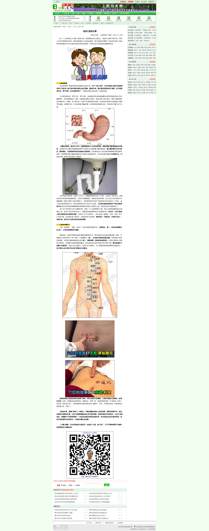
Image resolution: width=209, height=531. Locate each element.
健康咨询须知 (109, 523)
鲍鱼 (150, 55)
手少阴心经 (155, 30)
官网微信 (123, 2)
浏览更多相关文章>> (67, 490)
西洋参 (148, 72)
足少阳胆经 (155, 38)
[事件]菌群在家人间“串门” (97, 515)
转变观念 (98, 20)
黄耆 (152, 72)
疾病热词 (95, 23)
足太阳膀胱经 (138, 38)
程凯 (134, 90)
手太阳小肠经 (138, 33)
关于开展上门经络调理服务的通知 (68, 18)
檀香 (147, 70)
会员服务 (120, 523)
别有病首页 (57, 26)
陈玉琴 (135, 82)
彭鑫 (143, 92)
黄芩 (143, 67)
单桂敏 (135, 85)
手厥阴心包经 (146, 30)
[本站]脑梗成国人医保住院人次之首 (66, 493)
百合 (140, 50)
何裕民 (149, 85)
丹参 (138, 75)
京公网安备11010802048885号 (145, 527)
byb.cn (62, 38)
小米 (150, 53)
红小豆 (139, 53)
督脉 (141, 40)
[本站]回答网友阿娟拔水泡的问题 (65, 499)
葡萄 (142, 47)
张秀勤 (148, 82)
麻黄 (149, 65)
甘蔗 (152, 47)
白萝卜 (136, 50)
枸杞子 (134, 72)
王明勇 (143, 90)
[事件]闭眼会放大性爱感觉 (98, 510)
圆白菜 (149, 50)
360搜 (78, 485)
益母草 (153, 75)
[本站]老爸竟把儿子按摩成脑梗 (99, 502)
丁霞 (155, 90)
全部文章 (66, 13)
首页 (57, 2)
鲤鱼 (147, 55)
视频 (83, 13)
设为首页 (144, 2)
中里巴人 (135, 87)
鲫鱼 (140, 55)
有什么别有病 (124, 13)
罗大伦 (139, 92)
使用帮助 (152, 27)
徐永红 (154, 85)
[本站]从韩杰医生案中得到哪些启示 (66, 496)
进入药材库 (132, 62)
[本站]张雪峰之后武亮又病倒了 (99, 499)
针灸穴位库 (132, 27)
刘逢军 (139, 85)
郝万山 (143, 82)
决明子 (134, 67)
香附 (138, 70)
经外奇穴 (146, 40)
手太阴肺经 (137, 30)
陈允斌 (138, 90)
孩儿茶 (143, 75)
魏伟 (152, 90)
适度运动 (139, 20)
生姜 (133, 65)
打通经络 (108, 20)
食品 (70, 23)
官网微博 (130, 2)
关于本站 (89, 523)
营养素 (88, 23)
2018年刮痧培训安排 (64, 20)
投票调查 (98, 13)
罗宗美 (148, 90)
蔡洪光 (144, 85)
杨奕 (138, 82)
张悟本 (156, 87)
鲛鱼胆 (151, 67)
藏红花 (134, 75)
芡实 (143, 53)
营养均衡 (118, 20)
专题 (102, 23)
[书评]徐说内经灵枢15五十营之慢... (66, 510)
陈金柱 (141, 87)
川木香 (151, 70)
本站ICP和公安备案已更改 (66, 16)
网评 (78, 13)
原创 (73, 13)
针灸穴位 (64, 23)
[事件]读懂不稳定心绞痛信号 (98, 518)
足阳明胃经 (147, 38)
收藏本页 (151, 2)
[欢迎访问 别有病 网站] (63, 11)
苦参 (147, 67)
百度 (64, 485)
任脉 (137, 40)
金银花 (139, 67)
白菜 (153, 50)
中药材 (77, 23)
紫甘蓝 (144, 50)
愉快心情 (149, 20)
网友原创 (107, 13)
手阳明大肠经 (148, 33)
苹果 (149, 47)
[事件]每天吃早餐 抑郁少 (62, 515)
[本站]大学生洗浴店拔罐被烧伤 (64, 502)
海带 (154, 55)
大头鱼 (136, 55)
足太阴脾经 (137, 35)
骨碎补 (148, 75)
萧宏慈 (151, 87)
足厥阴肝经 (146, 35)
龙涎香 (143, 70)
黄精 (138, 72)
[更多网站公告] (54, 23)
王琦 (152, 82)
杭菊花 (138, 65)
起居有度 (128, 20)
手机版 (137, 2)
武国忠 (134, 92)
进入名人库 (132, 79)
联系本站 (98, 523)
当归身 (143, 72)
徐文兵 (146, 87)
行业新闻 (90, 13)
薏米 (135, 53)
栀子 (155, 67)
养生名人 (115, 13)
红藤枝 (153, 65)
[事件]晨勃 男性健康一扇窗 (63, 513)
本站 (69, 26)
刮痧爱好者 (109, 23)
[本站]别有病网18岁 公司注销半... (100, 496)
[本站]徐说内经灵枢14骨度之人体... (101, 493)
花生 (154, 53)
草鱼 (143, 55)
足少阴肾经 (154, 35)
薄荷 (142, 65)
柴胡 (145, 65)
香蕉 (145, 47)
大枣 (135, 47)
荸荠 (138, 47)
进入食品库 (132, 44)
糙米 (147, 53)
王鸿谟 (151, 92)
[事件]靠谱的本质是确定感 (98, 513)
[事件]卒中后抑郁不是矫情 (63, 518)
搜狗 (70, 485)
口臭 (60, 481)
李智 (147, 92)
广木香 (134, 70)
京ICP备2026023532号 (125, 527)
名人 (82, 23)
